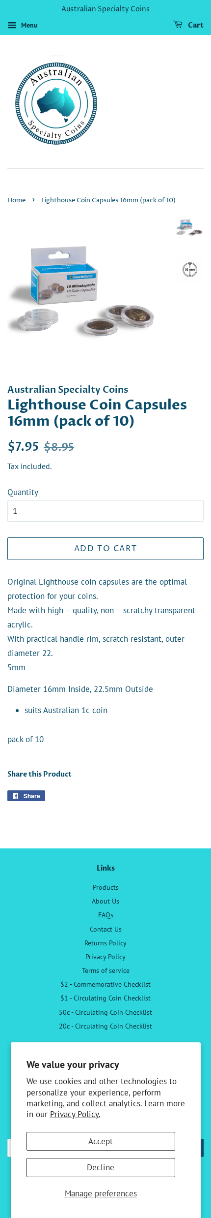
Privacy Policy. (75, 1114)
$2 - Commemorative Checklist (105, 984)
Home (16, 200)
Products (106, 887)
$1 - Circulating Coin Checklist (105, 997)
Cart (195, 25)
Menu (28, 25)
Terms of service (106, 970)
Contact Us (106, 929)
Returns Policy (105, 942)
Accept (100, 1141)
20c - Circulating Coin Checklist (105, 1026)
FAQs (105, 914)
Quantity (22, 492)
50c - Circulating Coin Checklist (105, 1012)
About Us (105, 901)
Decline (100, 1167)
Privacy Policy (105, 956)
